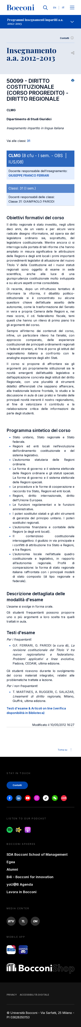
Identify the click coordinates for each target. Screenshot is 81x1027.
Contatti (64, 38)
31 (28, 141)
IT (63, 7)
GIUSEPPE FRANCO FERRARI (28, 175)
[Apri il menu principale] (72, 7)
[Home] (20, 7)
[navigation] (40, 21)
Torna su (62, 749)
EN (54, 7)
